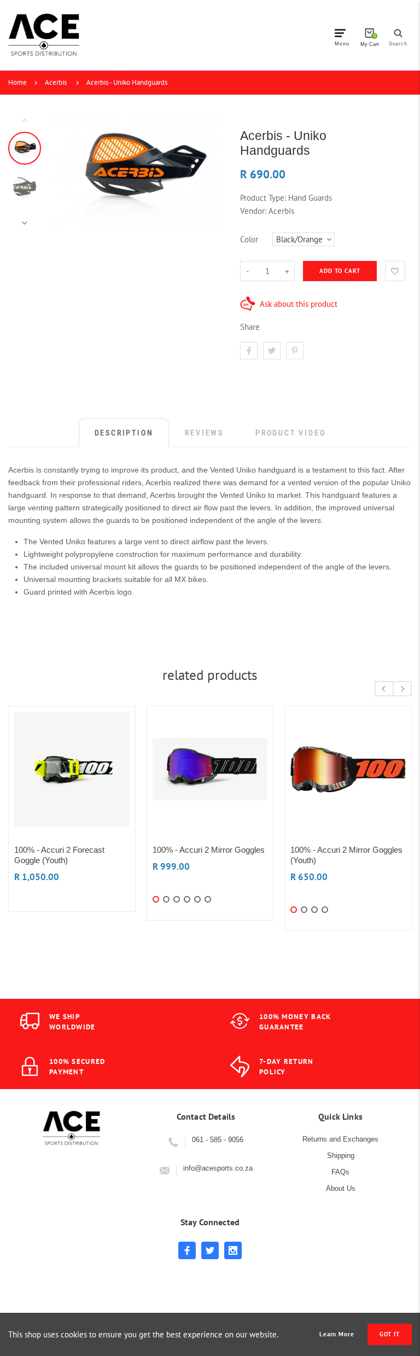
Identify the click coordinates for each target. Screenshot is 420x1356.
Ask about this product (298, 304)
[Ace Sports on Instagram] (233, 1250)
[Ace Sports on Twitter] (210, 1250)
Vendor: (253, 211)
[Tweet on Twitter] (272, 350)
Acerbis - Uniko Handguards (126, 82)
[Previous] (66, 171)
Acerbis (56, 82)
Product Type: (263, 198)
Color (249, 239)
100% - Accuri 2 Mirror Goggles (209, 849)
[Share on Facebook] (249, 350)
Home (17, 82)
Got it (390, 1334)
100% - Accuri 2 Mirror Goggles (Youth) (346, 855)
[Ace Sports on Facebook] (187, 1250)
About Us (340, 1188)
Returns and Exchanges (340, 1139)
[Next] (209, 171)
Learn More (336, 1334)
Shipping (340, 1155)
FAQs (340, 1172)
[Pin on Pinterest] (295, 350)
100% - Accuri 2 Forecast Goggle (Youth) (59, 855)
